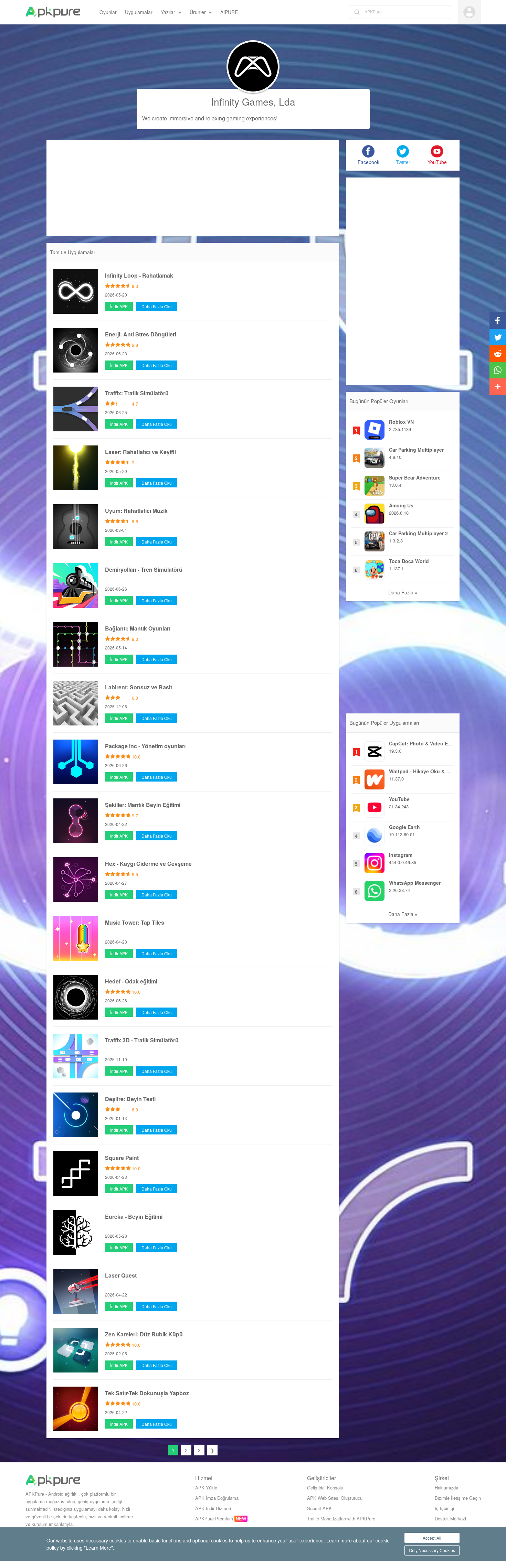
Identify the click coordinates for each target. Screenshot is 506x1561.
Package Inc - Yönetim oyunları (145, 746)
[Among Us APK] (374, 511)
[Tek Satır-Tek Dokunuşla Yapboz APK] (75, 1407)
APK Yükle (206, 1487)
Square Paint (122, 1158)
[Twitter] (403, 151)
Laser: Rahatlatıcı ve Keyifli (140, 452)
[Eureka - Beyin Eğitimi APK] (75, 1231)
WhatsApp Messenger (415, 882)
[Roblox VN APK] (374, 428)
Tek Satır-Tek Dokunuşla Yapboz (147, 1393)
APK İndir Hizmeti (213, 1508)
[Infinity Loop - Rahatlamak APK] (75, 290)
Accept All (432, 1538)
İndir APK (119, 306)
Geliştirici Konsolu (325, 1487)
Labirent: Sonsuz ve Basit (138, 687)
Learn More (98, 1547)
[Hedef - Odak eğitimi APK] (75, 996)
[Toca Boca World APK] (374, 567)
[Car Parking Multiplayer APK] (374, 456)
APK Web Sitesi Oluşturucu (334, 1498)
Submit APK (319, 1508)
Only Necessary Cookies (432, 1550)
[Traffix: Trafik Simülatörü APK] (75, 408)
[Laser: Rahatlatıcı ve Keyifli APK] (75, 466)
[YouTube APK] (374, 805)
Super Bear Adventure (415, 477)
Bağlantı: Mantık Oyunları (137, 628)
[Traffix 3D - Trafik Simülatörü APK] (75, 1055)
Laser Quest (121, 1275)
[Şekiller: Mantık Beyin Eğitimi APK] (75, 819)
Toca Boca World (409, 561)
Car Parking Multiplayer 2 (418, 533)
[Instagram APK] (374, 861)
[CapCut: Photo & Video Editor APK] (374, 749)
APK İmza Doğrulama (217, 1498)
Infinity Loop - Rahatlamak (139, 275)
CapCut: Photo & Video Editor (421, 743)
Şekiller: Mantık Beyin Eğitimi (142, 805)
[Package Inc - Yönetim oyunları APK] (75, 760)
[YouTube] (437, 151)
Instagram (400, 854)
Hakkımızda (446, 1487)
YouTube (399, 799)
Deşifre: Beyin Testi (130, 1099)
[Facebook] (368, 151)
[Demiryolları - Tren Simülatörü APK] (75, 584)
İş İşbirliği (444, 1508)
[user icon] (469, 12)
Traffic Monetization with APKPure (341, 1518)
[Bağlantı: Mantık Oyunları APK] (75, 643)
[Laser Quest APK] (75, 1290)
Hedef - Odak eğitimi (131, 981)
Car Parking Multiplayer (416, 449)
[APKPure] (52, 12)
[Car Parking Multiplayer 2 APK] (374, 539)
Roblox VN (401, 421)
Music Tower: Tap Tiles (134, 922)
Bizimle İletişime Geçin (458, 1498)
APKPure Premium (214, 1518)
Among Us (401, 505)
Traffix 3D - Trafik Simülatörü (142, 1040)
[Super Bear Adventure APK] (374, 484)
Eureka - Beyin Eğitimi (133, 1216)
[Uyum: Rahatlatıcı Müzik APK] (75, 525)
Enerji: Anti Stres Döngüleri (140, 334)
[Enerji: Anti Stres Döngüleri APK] (75, 349)
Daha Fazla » (403, 592)
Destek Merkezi (450, 1518)
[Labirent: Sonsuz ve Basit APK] (75, 702)
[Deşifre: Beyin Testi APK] (75, 1113)
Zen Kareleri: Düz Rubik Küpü (144, 1334)
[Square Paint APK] (75, 1172)
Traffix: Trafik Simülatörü (137, 393)
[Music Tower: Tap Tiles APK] (75, 937)
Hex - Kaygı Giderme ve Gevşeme (148, 864)
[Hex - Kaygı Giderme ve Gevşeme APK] (75, 878)
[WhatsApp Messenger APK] (374, 889)
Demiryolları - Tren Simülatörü (143, 569)
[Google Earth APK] (374, 833)
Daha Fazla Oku (156, 306)
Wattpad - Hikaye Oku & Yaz (421, 771)
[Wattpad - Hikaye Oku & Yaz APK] (374, 777)
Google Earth (404, 826)
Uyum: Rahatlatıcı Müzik (136, 511)
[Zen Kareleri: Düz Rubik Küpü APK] (75, 1349)
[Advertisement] (192, 188)
